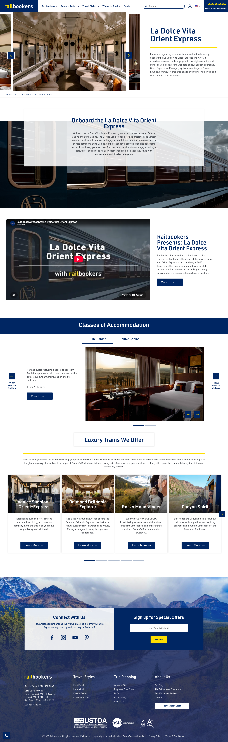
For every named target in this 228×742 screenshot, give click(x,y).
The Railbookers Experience (168, 689)
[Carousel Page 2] (150, 425)
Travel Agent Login (172, 705)
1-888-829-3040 (46, 686)
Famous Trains (69, 6)
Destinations (48, 6)
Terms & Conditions (174, 736)
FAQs (116, 693)
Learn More (32, 545)
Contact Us (119, 701)
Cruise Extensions (81, 697)
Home (9, 94)
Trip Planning (125, 677)
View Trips (168, 282)
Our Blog (159, 685)
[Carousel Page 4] (126, 560)
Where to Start (110, 6)
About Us (162, 677)
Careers (158, 697)
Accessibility (120, 697)
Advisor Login (189, 6)
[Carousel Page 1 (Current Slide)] (138, 425)
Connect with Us (69, 617)
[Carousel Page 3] (114, 560)
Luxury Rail (78, 689)
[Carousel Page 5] (138, 560)
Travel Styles (89, 6)
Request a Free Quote (124, 689)
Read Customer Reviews (166, 693)
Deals (127, 6)
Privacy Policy (155, 736)
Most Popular (79, 685)
